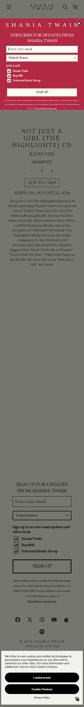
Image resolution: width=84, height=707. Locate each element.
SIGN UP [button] (42, 92)
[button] (79, 23)
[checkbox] (42, 71)
